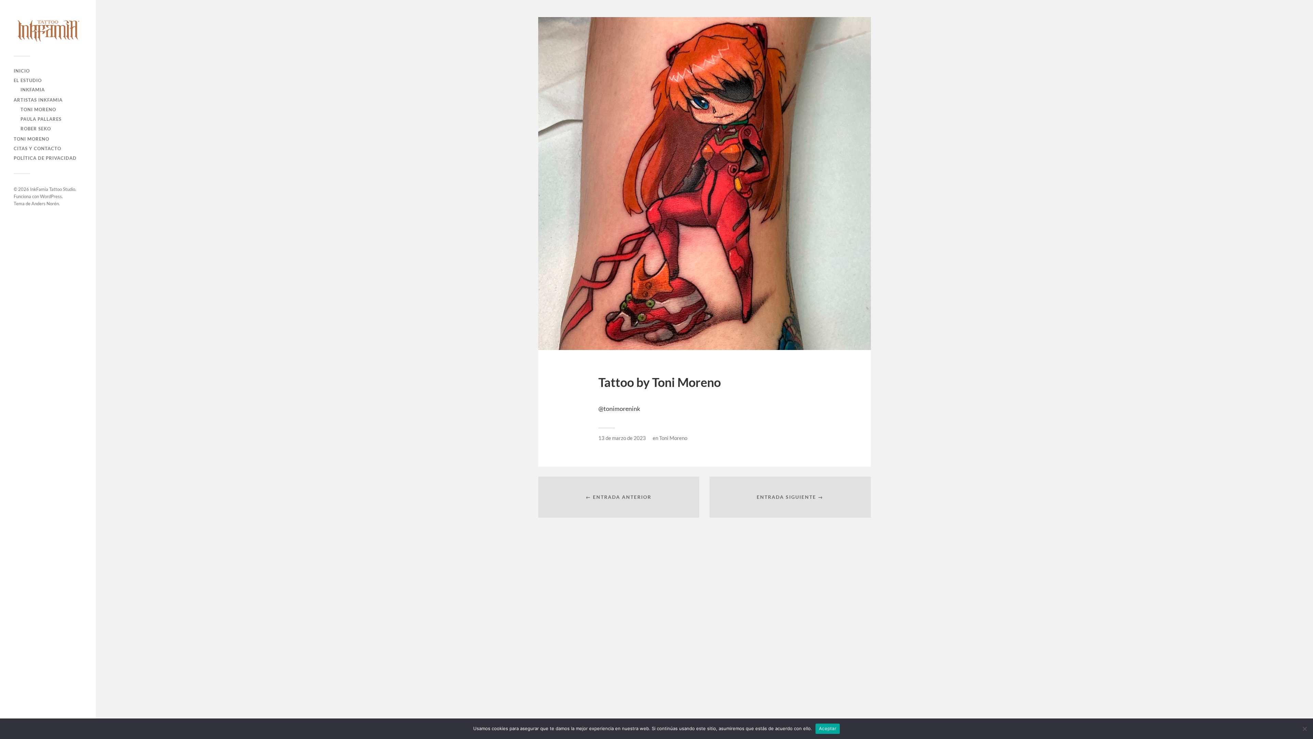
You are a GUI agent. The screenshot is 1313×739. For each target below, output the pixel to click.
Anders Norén (45, 203)
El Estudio (28, 80)
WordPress (51, 196)
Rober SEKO (36, 128)
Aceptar (827, 728)
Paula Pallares (41, 119)
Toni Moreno (38, 109)
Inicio (22, 71)
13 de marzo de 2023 (622, 438)
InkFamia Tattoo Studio (52, 189)
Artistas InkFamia (38, 100)
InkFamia (33, 89)
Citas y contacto (37, 148)
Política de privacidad (45, 158)
